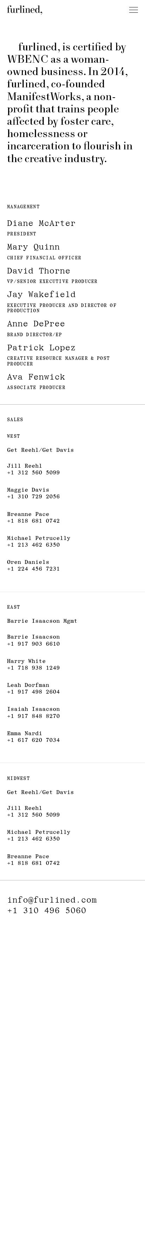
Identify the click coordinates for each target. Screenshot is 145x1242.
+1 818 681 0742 (33, 520)
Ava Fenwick (36, 376)
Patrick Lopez (41, 347)
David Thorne (38, 270)
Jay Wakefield (41, 294)
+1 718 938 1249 (33, 667)
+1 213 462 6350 (33, 544)
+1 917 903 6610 (33, 643)
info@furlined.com (52, 899)
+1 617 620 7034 (33, 740)
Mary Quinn (33, 246)
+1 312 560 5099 (33, 472)
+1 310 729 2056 (33, 496)
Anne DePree (36, 323)
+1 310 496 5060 (46, 910)
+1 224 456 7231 (33, 568)
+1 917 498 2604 (33, 691)
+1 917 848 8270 (33, 716)
